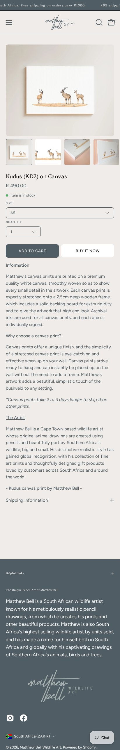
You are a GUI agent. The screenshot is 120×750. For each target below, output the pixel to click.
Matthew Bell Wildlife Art (40, 747)
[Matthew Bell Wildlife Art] (60, 22)
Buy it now (88, 251)
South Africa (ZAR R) (32, 736)
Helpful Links (15, 573)
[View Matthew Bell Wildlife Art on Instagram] (10, 718)
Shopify (89, 747)
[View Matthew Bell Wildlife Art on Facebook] (23, 718)
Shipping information (27, 500)
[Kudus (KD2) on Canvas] (19, 152)
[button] (98, 22)
